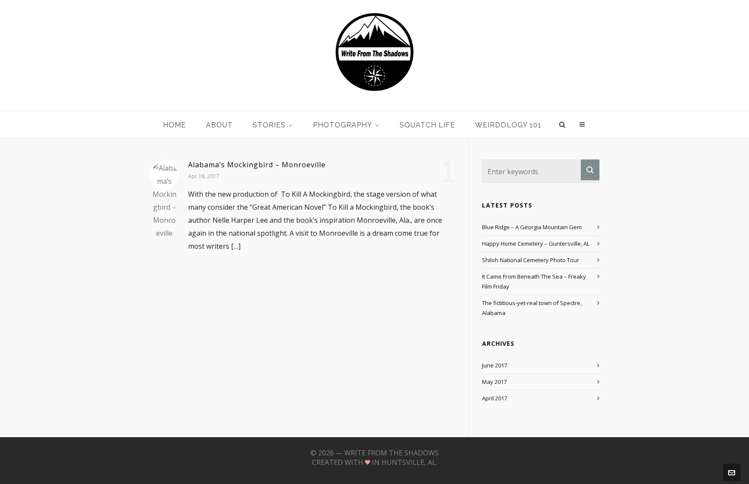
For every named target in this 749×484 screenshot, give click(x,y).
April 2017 (494, 398)
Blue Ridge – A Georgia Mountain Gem (532, 227)
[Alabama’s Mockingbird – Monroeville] (164, 174)
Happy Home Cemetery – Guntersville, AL (535, 243)
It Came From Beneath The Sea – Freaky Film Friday (534, 281)
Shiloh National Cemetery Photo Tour (530, 260)
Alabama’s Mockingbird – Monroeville (257, 164)
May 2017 (494, 382)
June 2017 (494, 365)
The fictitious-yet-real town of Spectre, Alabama (532, 308)
